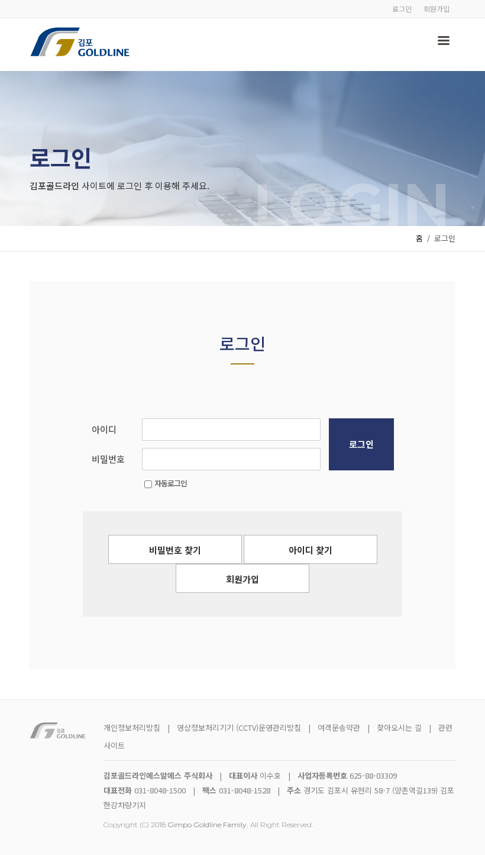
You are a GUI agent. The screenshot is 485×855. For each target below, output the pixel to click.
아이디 (104, 429)
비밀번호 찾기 (175, 550)
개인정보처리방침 (132, 727)
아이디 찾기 (310, 550)
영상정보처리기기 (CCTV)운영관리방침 (239, 727)
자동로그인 (170, 483)
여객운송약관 (339, 727)
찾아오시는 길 (400, 727)
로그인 (402, 9)
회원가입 (436, 9)
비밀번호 (108, 459)
